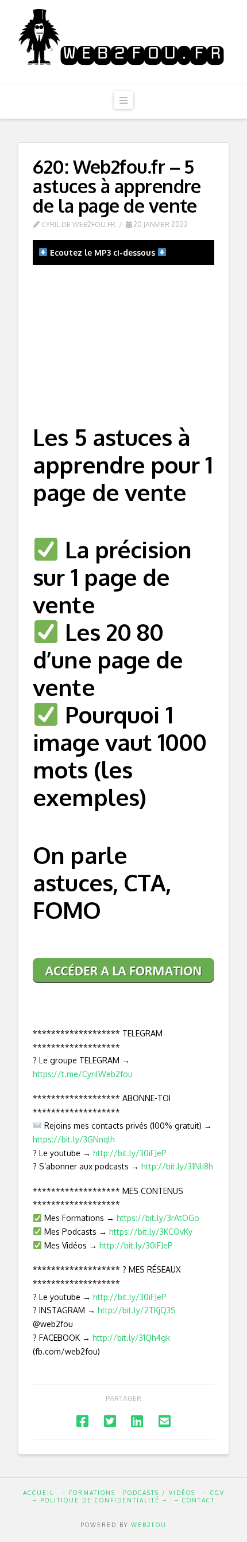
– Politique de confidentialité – (100, 1500)
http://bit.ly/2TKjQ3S (137, 1310)
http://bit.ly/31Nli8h (177, 1166)
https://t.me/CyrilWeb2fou (83, 1074)
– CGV (214, 1492)
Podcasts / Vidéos (159, 1492)
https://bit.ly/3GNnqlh (74, 1139)
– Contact (195, 1500)
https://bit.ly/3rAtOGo (158, 1218)
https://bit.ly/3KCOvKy (150, 1231)
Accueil (38, 1492)
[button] (123, 100)
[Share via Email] (164, 1421)
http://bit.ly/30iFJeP (130, 1153)
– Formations (88, 1492)
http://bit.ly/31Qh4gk (131, 1338)
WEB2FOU (149, 1524)
